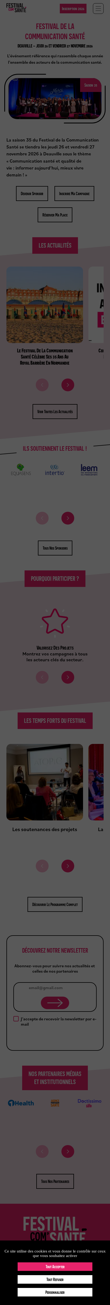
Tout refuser (55, 1279)
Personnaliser (55, 1292)
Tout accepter (55, 1266)
